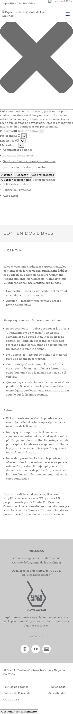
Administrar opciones (17, 149)
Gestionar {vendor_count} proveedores (29, 161)
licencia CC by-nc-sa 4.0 (44, 498)
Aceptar (6, 174)
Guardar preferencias (16, 179)
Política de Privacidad (17, 189)
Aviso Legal (10, 195)
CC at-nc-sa (11, 699)
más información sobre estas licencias (38, 514)
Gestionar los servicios (18, 155)
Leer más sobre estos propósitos (24, 167)
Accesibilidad (57, 693)
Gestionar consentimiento (19, 711)
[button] (36, 57)
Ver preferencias (42, 174)
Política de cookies (15, 184)
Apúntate (36, 636)
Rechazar (21, 174)
